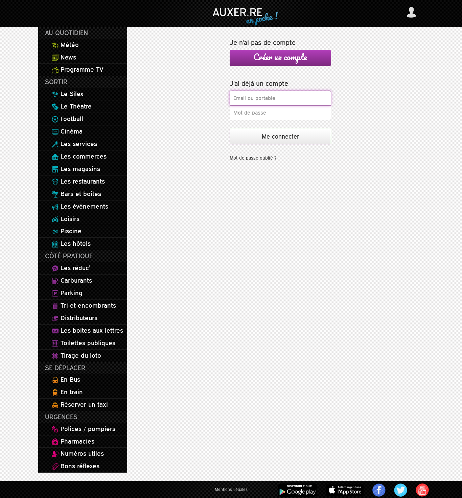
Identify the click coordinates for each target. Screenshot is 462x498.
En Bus (69, 379)
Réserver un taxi (83, 404)
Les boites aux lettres (91, 330)
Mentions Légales (231, 489)
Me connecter (280, 136)
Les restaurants (82, 181)
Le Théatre (75, 106)
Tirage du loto (80, 355)
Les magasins (79, 168)
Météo (69, 44)
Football (71, 118)
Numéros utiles (81, 453)
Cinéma (71, 131)
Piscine (70, 231)
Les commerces (83, 156)
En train (71, 392)
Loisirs (69, 218)
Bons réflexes (79, 466)
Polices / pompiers (87, 428)
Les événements (83, 206)
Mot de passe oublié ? (253, 158)
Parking (71, 293)
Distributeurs (78, 318)
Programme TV (81, 69)
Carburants (75, 280)
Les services (78, 143)
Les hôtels (75, 243)
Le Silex (71, 93)
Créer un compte (280, 57)
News (67, 57)
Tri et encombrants (87, 305)
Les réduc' (74, 267)
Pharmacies (76, 441)
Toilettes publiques (87, 343)
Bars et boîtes (80, 193)
